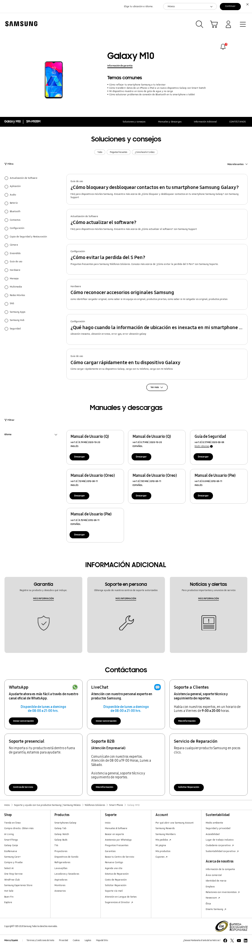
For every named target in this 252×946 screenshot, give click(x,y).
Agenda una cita (113, 868)
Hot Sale (8, 890)
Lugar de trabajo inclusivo (220, 839)
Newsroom (212, 897)
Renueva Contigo (114, 862)
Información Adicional (205, 121)
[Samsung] (20, 24)
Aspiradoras (60, 879)
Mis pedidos (162, 839)
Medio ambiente (214, 822)
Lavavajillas (60, 868)
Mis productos (163, 851)
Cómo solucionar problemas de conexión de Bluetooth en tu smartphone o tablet (152, 94)
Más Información (187, 720)
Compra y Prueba (13, 862)
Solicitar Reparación (188, 787)
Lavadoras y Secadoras (66, 873)
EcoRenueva (10, 851)
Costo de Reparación (116, 879)
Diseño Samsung (215, 909)
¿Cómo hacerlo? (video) (145, 152)
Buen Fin (8, 896)
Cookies (76, 940)
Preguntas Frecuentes (116, 845)
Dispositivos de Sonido (66, 856)
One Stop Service (13, 873)
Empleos (210, 886)
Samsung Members (166, 834)
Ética (208, 903)
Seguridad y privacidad (218, 828)
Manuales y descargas (169, 121)
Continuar (230, 6)
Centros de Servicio (23, 787)
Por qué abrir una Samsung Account (175, 822)
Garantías (110, 851)
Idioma (7, 435)
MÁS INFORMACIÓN (43, 598)
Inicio (108, 822)
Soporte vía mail (114, 890)
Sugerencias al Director (118, 902)
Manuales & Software (116, 828)
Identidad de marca (216, 880)
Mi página (161, 845)
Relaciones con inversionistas (221, 892)
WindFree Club (12, 879)
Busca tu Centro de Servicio (119, 856)
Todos (99, 152)
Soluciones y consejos (134, 121)
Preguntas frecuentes (118, 152)
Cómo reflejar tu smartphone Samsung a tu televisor (137, 84)
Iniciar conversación (23, 720)
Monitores (59, 885)
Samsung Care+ (12, 856)
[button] (157, 189)
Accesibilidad (213, 834)
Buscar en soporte (114, 834)
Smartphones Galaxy (65, 822)
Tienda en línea (12, 822)
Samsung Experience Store (18, 885)
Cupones (160, 856)
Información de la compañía (220, 869)
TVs (56, 845)
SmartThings (11, 839)
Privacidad (63, 940)
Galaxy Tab (60, 828)
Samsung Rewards (165, 828)
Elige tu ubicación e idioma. (138, 6)
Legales (88, 940)
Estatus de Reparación (117, 873)
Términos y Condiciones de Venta (40, 940)
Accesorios (60, 890)
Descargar (79, 456)
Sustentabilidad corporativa (221, 851)
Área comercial (214, 875)
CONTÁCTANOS (237, 121)
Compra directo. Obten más (18, 828)
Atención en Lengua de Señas (120, 896)
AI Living (9, 834)
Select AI (9, 868)
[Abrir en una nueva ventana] (225, 940)
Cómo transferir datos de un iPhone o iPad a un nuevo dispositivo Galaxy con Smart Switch (157, 87)
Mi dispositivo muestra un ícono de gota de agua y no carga (141, 91)
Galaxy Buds (60, 839)
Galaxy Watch (61, 834)
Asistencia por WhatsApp (118, 839)
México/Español (11, 940)
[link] (223, 47)
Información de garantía (120, 65)
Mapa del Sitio (102, 940)
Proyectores (60, 851)
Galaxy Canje (11, 845)
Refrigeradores (62, 862)
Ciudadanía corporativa (218, 845)
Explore (8, 902)
